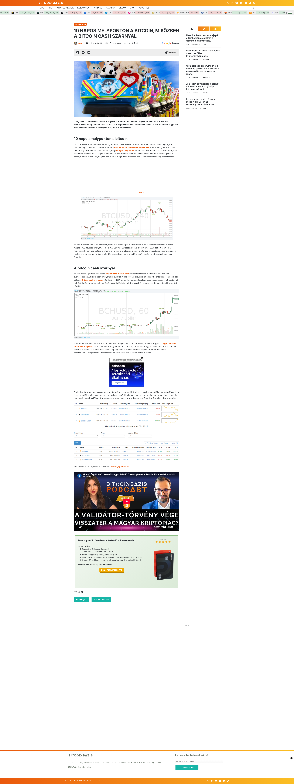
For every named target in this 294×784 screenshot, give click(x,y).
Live (42, 8)
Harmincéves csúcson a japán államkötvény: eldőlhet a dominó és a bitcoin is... (202, 38)
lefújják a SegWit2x (125, 150)
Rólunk (134, 762)
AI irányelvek (124, 762)
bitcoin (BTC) (81, 599)
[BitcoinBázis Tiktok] (250, 2)
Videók (122, 8)
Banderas (206, 77)
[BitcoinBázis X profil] (227, 2)
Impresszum (73, 762)
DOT (126, 13)
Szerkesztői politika (102, 762)
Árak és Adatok (65, 8)
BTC (246, 13)
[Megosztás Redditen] (88, 52)
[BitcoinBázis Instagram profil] (232, 2)
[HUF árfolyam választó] (290, 13)
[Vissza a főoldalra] (51, 2)
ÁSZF (114, 762)
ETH (271, 13)
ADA (80, 13)
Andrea (206, 59)
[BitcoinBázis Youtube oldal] (236, 2)
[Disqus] (147, 655)
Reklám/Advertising (146, 762)
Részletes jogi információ (119, 467)
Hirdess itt (141, 192)
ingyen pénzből (169, 343)
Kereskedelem (80, 24)
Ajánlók (110, 8)
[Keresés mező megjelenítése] (253, 8)
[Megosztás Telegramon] (83, 52)
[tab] (192, 28)
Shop (132, 8)
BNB (10, 13)
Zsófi (80, 43)
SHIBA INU (175, 13)
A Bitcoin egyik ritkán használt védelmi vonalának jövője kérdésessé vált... (202, 86)
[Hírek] (170, 43)
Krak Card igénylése (111, 570)
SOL (35, 13)
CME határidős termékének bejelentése (131, 147)
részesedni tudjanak (83, 346)
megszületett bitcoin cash (117, 273)
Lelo (204, 44)
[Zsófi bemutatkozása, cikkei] (75, 43)
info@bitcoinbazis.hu (81, 767)
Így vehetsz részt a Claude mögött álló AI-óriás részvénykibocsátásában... (201, 102)
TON (102, 13)
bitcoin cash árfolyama (92, 280)
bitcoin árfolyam (101, 599)
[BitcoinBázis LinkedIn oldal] (241, 2)
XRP (58, 13)
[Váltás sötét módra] (254, 3)
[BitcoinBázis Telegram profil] (246, 2)
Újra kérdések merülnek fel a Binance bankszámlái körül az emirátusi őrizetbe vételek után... (202, 69)
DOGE (150, 13)
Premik (205, 93)
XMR (223, 13)
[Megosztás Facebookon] (77, 52)
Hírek (50, 8)
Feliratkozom (187, 768)
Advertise (144, 8)
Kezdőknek (83, 8)
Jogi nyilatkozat (86, 762)
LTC (198, 13)
